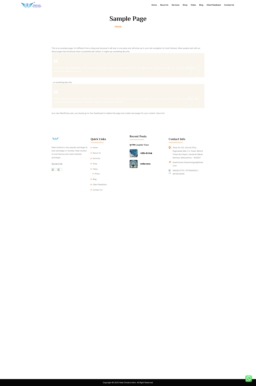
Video (193, 5)
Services (175, 5)
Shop (185, 5)
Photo (97, 174)
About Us (164, 5)
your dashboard (97, 113)
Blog (201, 5)
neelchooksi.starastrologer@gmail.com (188, 164)
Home (154, 5)
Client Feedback (214, 5)
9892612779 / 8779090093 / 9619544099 (186, 172)
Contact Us (229, 5)
